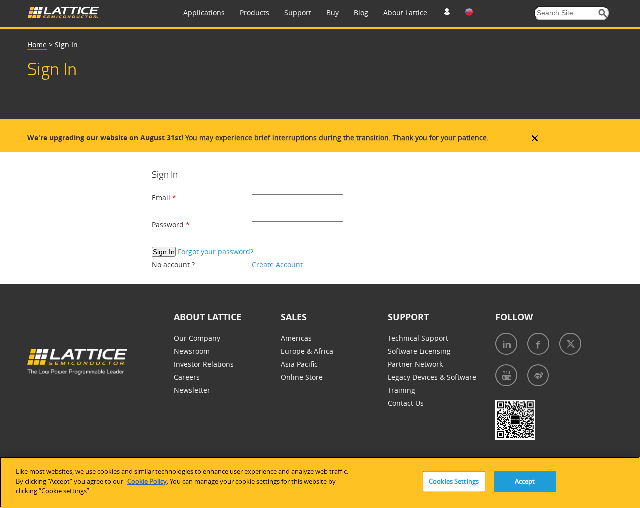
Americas (296, 338)
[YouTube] (507, 376)
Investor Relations (204, 364)
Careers (187, 377)
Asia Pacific (299, 364)
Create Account (277, 265)
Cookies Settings (454, 481)
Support (298, 13)
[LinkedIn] (507, 344)
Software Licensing (419, 351)
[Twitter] (571, 344)
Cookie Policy (147, 481)
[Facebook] (539, 344)
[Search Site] (603, 13)
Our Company (197, 338)
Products (255, 13)
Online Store (302, 377)
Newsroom (192, 351)
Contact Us (406, 403)
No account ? (173, 265)
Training (402, 390)
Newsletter (192, 390)
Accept (525, 481)
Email (162, 197)
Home (37, 45)
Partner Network (415, 364)
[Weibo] (538, 376)
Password (169, 225)
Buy (332, 13)
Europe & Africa (307, 351)
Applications (204, 13)
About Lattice (406, 13)
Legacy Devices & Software (432, 377)
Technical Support (418, 338)
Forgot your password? (216, 251)
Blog (361, 13)
